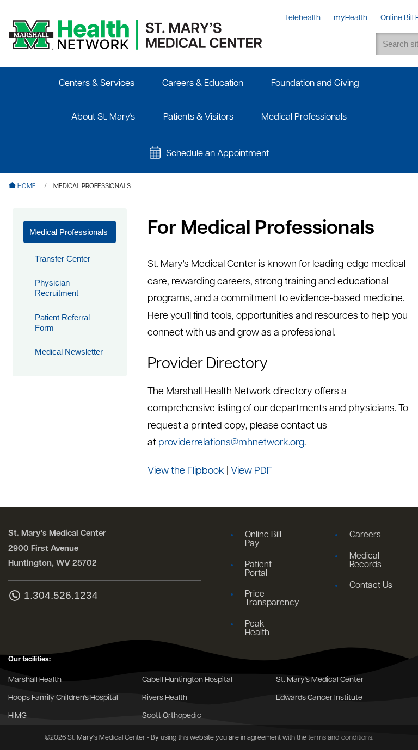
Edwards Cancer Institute (319, 698)
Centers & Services (96, 83)
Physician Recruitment (56, 287)
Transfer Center (62, 258)
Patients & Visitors (198, 117)
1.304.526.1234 (61, 595)
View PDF (251, 471)
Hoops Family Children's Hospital (63, 698)
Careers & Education (202, 83)
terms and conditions (340, 737)
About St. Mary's (103, 117)
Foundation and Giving (315, 83)
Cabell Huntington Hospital (187, 680)
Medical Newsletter (69, 351)
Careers (365, 535)
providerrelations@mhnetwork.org (231, 443)
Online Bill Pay (263, 539)
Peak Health (257, 628)
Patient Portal (258, 569)
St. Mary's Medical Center (320, 680)
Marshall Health (35, 680)
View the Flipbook (185, 471)
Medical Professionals (304, 117)
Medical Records (365, 560)
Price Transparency (271, 599)
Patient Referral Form (62, 322)
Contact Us (370, 585)
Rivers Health (164, 698)
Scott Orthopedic (171, 716)
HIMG (17, 716)
